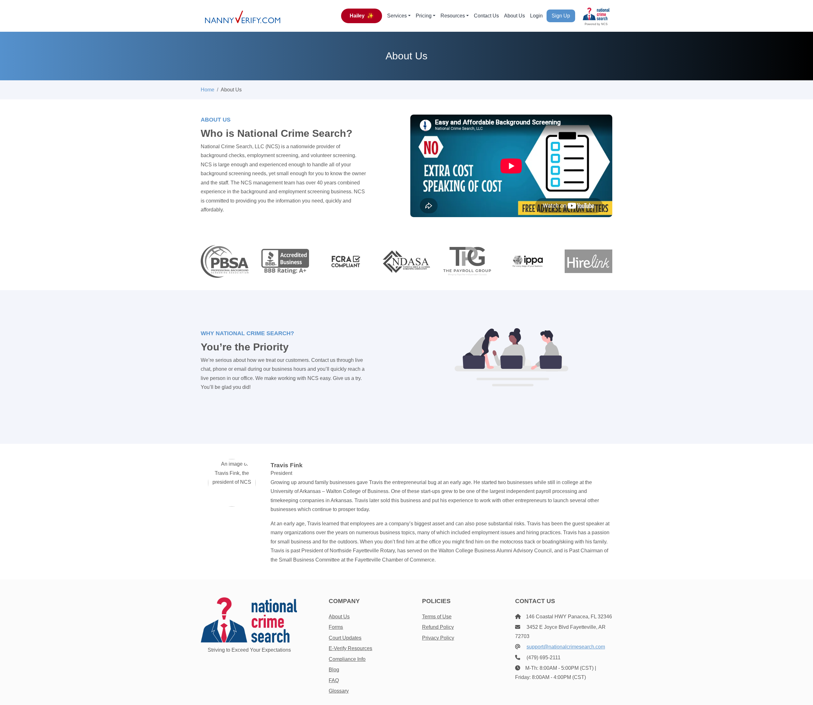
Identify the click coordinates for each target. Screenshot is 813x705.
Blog (334, 669)
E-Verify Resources (350, 648)
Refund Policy (438, 627)
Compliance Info (347, 659)
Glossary (339, 691)
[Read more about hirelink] (588, 261)
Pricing (424, 15)
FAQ (334, 680)
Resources (452, 15)
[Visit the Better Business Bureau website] (285, 261)
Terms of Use (437, 616)
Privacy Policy (438, 638)
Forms (336, 627)
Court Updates (345, 638)
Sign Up (561, 15)
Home (207, 89)
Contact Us (486, 15)
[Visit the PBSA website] (224, 261)
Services (397, 15)
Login (536, 15)
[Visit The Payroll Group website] (467, 261)
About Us (514, 15)
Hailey (361, 15)
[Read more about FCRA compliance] (346, 261)
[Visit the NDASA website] (406, 261)
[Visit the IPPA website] (528, 261)
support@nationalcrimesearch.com (566, 646)
